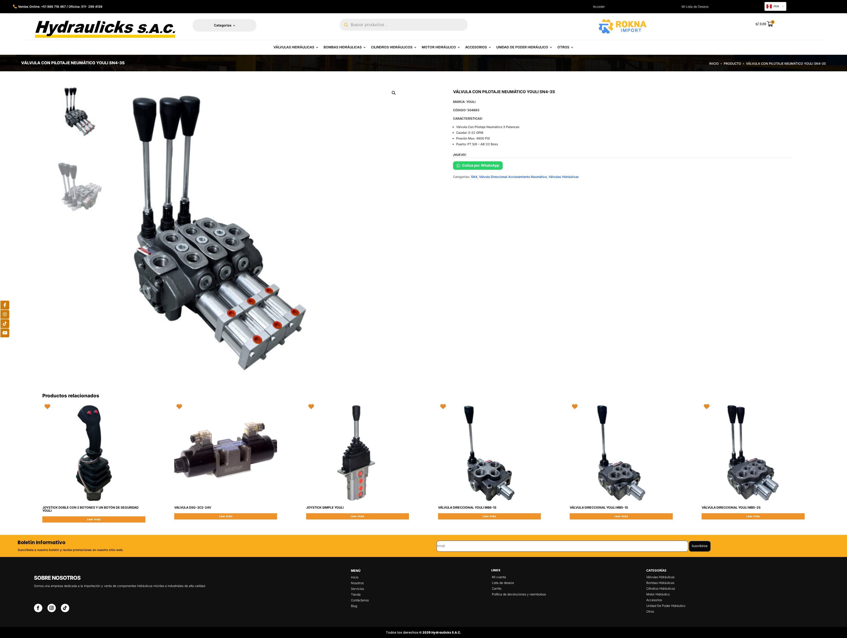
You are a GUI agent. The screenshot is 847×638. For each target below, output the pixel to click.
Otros (563, 47)
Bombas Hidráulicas (343, 47)
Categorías (222, 25)
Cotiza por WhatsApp (480, 165)
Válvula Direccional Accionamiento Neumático (513, 177)
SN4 (474, 177)
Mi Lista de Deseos (695, 6)
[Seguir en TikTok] (65, 608)
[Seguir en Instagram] (51, 608)
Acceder (599, 6)
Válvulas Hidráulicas (294, 47)
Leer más (94, 519)
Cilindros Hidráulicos (391, 47)
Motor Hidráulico (439, 47)
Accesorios (476, 47)
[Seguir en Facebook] (38, 608)
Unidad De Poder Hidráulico (522, 47)
